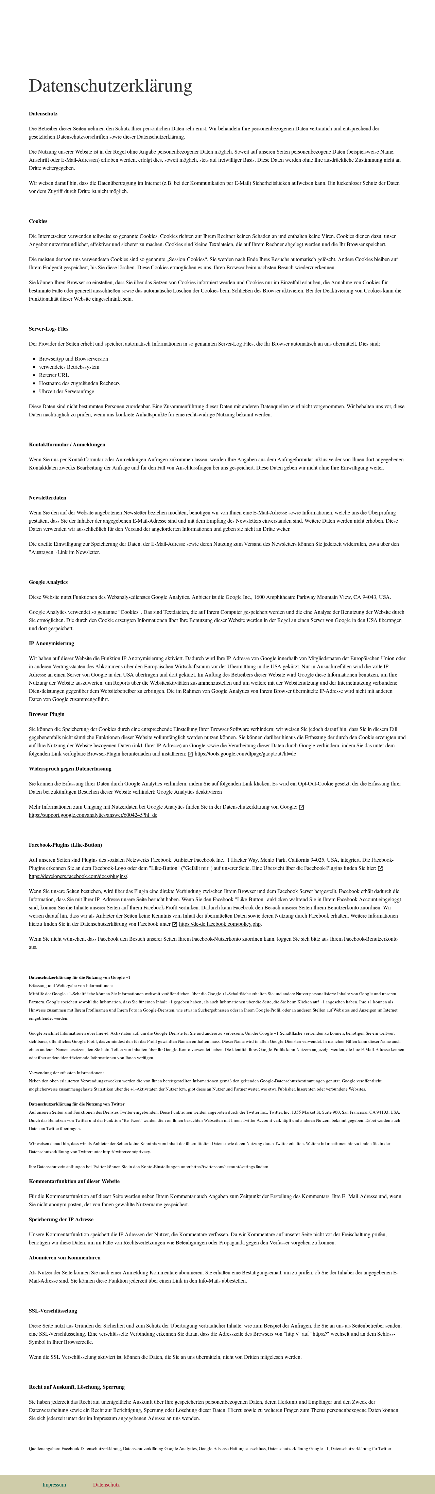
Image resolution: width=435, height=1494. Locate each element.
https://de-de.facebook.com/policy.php (220, 923)
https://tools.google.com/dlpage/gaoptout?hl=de (245, 753)
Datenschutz (106, 1484)
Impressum (54, 1484)
